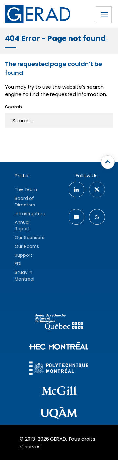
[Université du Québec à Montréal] (59, 413)
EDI (18, 264)
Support (23, 255)
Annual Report (22, 225)
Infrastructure (30, 214)
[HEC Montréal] (59, 346)
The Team (26, 190)
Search (13, 106)
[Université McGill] (59, 392)
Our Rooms (27, 246)
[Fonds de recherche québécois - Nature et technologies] (59, 323)
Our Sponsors (29, 238)
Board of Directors (25, 201)
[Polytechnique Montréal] (59, 369)
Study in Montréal (24, 276)
